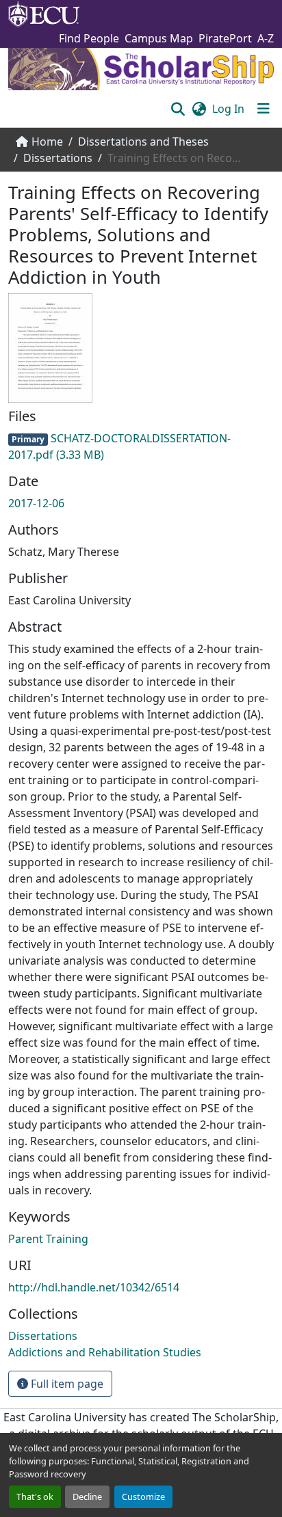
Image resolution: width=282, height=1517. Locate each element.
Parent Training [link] (48, 1238)
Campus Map (159, 38)
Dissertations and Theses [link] (143, 141)
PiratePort (225, 38)
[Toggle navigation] (263, 109)
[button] (177, 108)
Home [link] (47, 141)
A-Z (265, 38)
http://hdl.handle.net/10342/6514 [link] (93, 1287)
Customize (143, 1496)
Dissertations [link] (57, 157)
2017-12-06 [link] (36, 503)
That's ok (34, 1496)
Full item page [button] (65, 1383)
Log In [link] (228, 108)
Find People (89, 38)
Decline (87, 1496)
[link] (141, 446)
